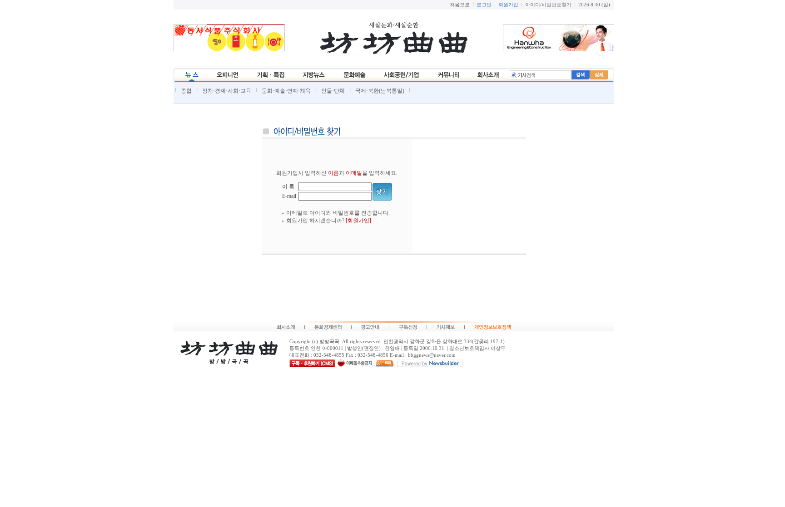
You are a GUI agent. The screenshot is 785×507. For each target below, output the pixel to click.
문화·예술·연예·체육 (286, 91)
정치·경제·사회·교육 (226, 91)
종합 (186, 91)
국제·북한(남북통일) (379, 91)
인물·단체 (333, 91)
